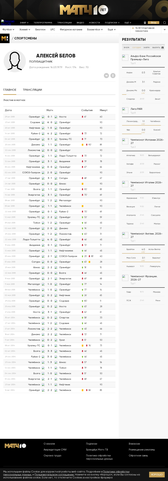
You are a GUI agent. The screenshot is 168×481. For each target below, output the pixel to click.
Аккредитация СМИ (55, 449)
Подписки (91, 443)
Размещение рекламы (142, 449)
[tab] (9, 90)
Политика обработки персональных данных (99, 457)
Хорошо (157, 474)
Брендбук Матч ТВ (97, 449)
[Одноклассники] (113, 75)
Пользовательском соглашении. (54, 474)
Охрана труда (52, 455)
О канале (49, 443)
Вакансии (134, 443)
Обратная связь (138, 455)
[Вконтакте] (106, 75)
